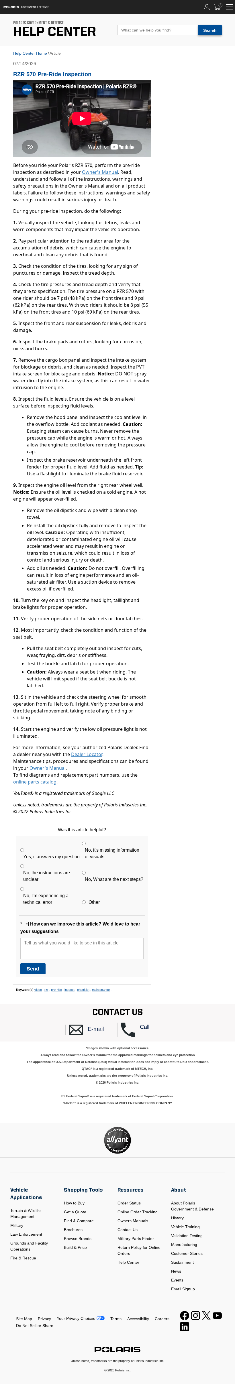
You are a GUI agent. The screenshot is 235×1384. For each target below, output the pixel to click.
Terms (116, 1318)
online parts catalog (34, 782)
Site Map (24, 1318)
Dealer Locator (86, 754)
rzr (46, 989)
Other (94, 902)
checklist (83, 989)
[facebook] (184, 1318)
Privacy (44, 1318)
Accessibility (138, 1318)
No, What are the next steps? (114, 879)
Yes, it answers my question (51, 856)
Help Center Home (30, 53)
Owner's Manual (100, 172)
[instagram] (195, 1318)
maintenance (101, 989)
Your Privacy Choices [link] (76, 1318)
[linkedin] (184, 1329)
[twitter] (206, 1318)
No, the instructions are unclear (46, 876)
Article (55, 53)
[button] (93, 1030)
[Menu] (229, 7)
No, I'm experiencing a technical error (45, 899)
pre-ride (56, 989)
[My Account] (206, 7)
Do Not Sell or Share (34, 1325)
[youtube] (217, 1318)
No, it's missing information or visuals (112, 853)
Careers (162, 1318)
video (38, 989)
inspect (69, 989)
